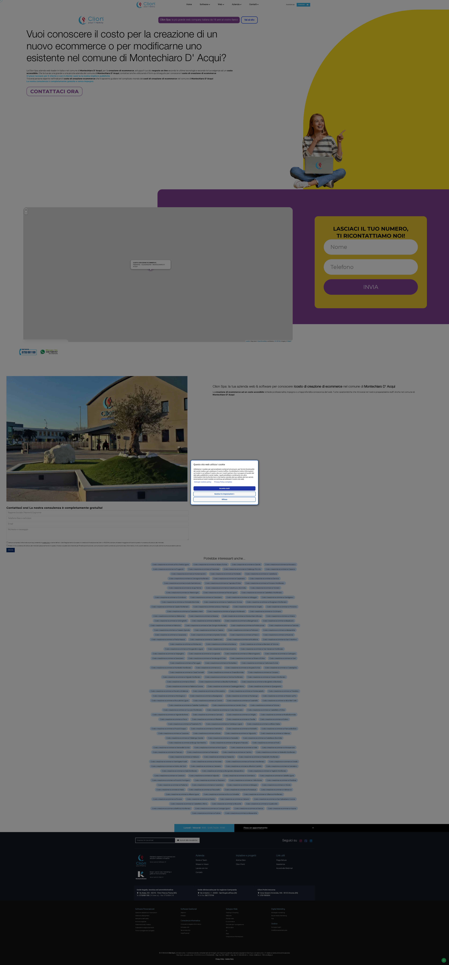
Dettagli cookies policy (202, 482)
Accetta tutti (224, 488)
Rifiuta (224, 499)
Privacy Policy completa (223, 482)
